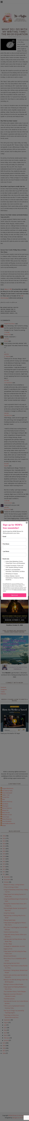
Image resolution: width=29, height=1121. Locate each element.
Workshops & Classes (12, 574)
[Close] (27, 523)
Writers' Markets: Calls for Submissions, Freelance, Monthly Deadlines (15, 577)
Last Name (6, 551)
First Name (6, 544)
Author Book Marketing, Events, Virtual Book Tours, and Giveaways (15, 562)
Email (4, 536)
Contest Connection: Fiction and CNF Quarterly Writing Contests (14, 566)
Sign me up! (14, 595)
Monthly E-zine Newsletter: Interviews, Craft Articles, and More (15, 570)
